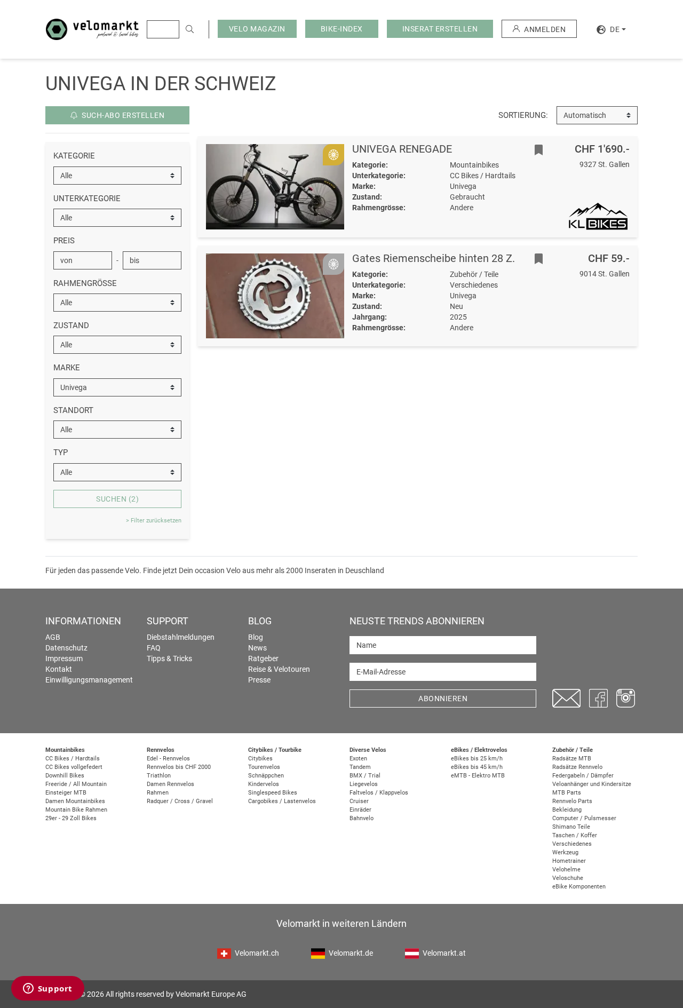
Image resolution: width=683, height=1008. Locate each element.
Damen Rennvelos (170, 784)
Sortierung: (523, 115)
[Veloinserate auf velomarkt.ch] (92, 29)
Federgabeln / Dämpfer (583, 775)
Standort (73, 410)
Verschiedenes (572, 843)
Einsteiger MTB (65, 792)
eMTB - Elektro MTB (478, 775)
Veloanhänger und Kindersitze (591, 784)
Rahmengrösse (85, 283)
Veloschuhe (567, 878)
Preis (64, 240)
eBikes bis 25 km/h (477, 758)
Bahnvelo (362, 818)
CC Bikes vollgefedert (73, 767)
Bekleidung (567, 809)
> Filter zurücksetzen (153, 520)
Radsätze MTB (571, 758)
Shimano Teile (571, 826)
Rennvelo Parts (572, 801)
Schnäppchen (266, 775)
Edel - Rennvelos (168, 758)
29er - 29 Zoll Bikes (71, 818)
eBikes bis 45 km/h (477, 767)
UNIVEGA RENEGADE (402, 148)
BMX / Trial (365, 775)
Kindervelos (263, 784)
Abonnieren (442, 698)
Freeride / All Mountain (76, 784)
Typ (60, 452)
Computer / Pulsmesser (584, 818)
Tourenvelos (264, 767)
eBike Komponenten (579, 886)
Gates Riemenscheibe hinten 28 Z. (433, 258)
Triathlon (159, 775)
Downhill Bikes (64, 775)
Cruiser (359, 801)
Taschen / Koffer (574, 835)
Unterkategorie (87, 198)
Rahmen (158, 792)
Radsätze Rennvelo (577, 767)
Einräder (360, 809)
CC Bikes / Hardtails (72, 758)
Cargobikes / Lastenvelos (282, 801)
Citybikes (260, 758)
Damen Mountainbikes (75, 801)
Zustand (71, 325)
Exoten (358, 758)
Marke (66, 367)
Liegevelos (364, 784)
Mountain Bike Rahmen (76, 809)
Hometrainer (569, 861)
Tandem (360, 767)
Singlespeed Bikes (272, 792)
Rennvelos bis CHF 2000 (179, 767)
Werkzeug (565, 852)
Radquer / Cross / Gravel (180, 801)
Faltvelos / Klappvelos (379, 792)
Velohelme (566, 869)
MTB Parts (566, 792)
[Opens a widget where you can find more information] (47, 989)
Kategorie (74, 156)
